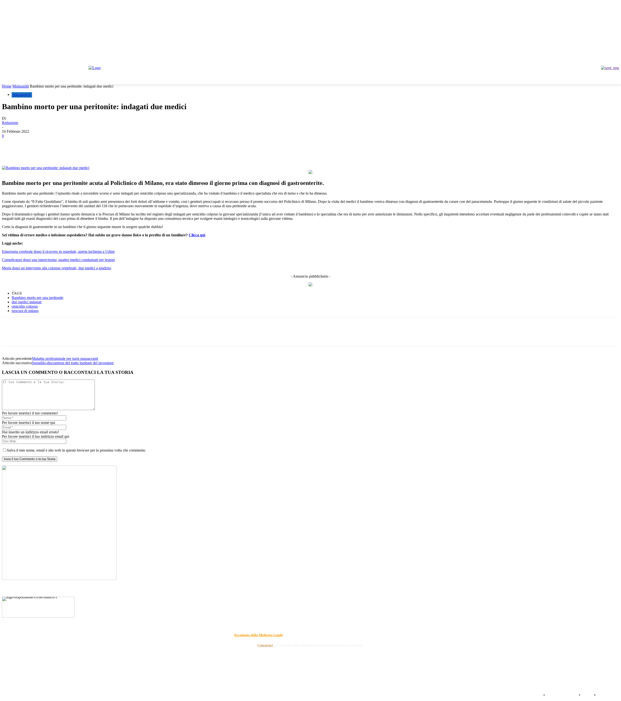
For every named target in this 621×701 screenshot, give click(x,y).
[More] (131, 152)
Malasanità (20, 86)
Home (6, 86)
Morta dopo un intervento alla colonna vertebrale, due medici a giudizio (56, 268)
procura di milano (25, 311)
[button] (613, 78)
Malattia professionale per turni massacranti (65, 358)
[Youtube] (616, 55)
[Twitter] (603, 55)
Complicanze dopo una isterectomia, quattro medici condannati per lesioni (58, 260)
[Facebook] (589, 55)
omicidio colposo (25, 306)
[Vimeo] (609, 55)
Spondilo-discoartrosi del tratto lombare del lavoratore (73, 363)
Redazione (10, 123)
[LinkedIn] (20, 658)
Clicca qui (197, 235)
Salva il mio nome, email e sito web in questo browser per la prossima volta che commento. (76, 450)
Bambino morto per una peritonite (37, 298)
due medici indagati (26, 302)
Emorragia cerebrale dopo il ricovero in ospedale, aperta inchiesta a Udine (58, 251)
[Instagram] (596, 55)
